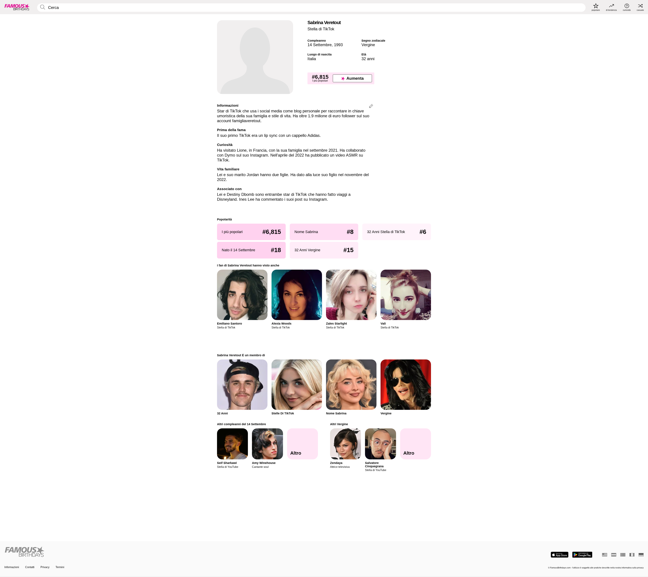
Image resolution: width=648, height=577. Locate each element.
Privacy (44, 567)
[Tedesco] (641, 554)
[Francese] (631, 554)
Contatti (29, 567)
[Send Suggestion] (371, 106)
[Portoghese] (622, 554)
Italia (311, 58)
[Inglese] (604, 554)
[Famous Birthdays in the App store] (560, 555)
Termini (60, 567)
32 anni (367, 58)
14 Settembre (319, 44)
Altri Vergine (339, 424)
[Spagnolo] (613, 554)
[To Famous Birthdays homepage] (17, 7)
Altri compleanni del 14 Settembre (241, 424)
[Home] (163, 552)
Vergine (368, 44)
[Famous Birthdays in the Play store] (582, 555)
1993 (338, 44)
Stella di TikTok (320, 29)
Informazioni (11, 567)
